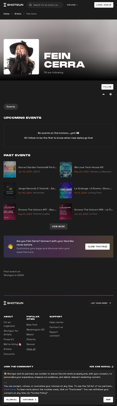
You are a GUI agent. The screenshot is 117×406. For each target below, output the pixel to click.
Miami (30, 334)
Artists (17, 13)
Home (6, 13)
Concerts (9, 354)
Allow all (11, 399)
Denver (31, 344)
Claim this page (97, 246)
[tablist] (58, 107)
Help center (57, 322)
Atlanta (31, 339)
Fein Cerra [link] (31, 13)
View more (58, 226)
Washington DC (35, 329)
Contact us (56, 327)
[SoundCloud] (103, 94)
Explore (71, 5)
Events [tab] (11, 106)
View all (31, 349)
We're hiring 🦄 (12, 344)
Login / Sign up (104, 5)
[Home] (13, 5)
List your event (99, 303)
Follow (107, 87)
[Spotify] (110, 94)
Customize (28, 399)
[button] (107, 87)
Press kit (9, 339)
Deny (108, 399)
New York (32, 324)
